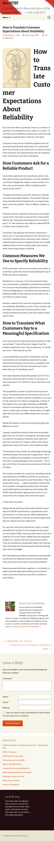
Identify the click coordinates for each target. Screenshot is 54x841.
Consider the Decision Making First (16, 768)
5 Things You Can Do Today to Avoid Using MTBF (30, 646)
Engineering (29, 35)
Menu (5, 17)
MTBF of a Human (9, 752)
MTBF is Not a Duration (11, 780)
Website (6, 707)
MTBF (37, 35)
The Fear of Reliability (11, 784)
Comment (8, 678)
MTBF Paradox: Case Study (13, 756)
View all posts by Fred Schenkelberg (26, 626)
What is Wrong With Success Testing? (17, 772)
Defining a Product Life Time (14, 776)
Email (6, 702)
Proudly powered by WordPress (15, 835)
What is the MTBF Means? (12, 764)
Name (6, 696)
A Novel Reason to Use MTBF (14, 760)
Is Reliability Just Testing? (17, 641)
